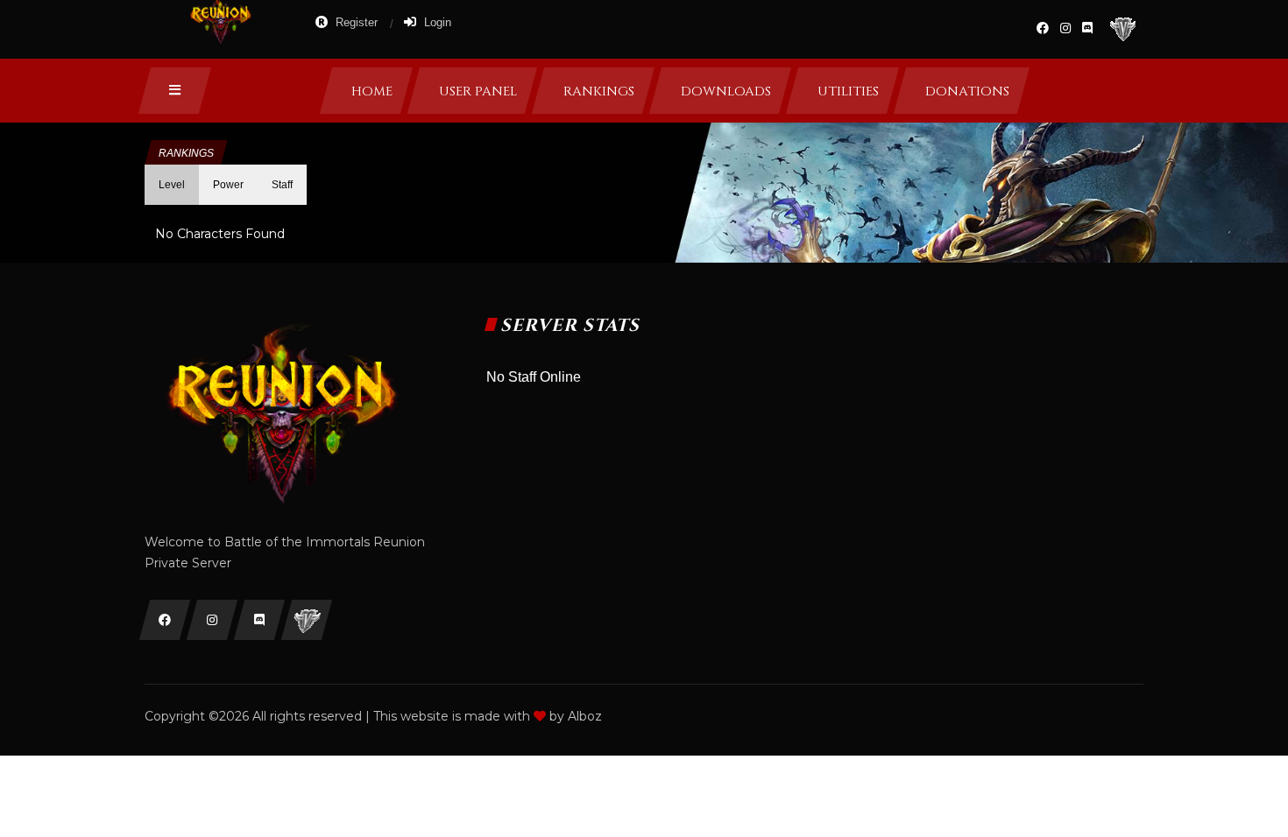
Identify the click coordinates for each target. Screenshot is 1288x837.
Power (228, 185)
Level (172, 185)
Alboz (585, 716)
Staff (282, 185)
